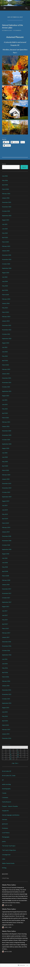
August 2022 (5, 343)
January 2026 (5, 198)
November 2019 (6, 488)
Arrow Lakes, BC (6, 771)
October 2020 (6, 439)
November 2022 (6, 329)
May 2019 (5, 514)
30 (10, 759)
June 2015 (5, 712)
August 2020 (5, 448)
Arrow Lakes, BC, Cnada (8, 775)
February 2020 (6, 474)
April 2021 (5, 413)
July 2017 (4, 611)
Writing (4, 867)
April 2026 (5, 184)
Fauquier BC (5, 810)
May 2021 (5, 409)
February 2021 (6, 422)
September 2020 (6, 444)
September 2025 (6, 215)
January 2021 (5, 426)
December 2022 (6, 325)
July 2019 (4, 505)
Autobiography (6, 788)
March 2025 (5, 242)
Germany (4, 819)
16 (10, 754)
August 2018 (5, 553)
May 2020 (5, 461)
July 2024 (4, 277)
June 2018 (5, 562)
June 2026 (5, 176)
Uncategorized (6, 854)
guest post (5, 824)
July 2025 (4, 224)
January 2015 (5, 734)
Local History (6, 832)
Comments (5, 797)
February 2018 (6, 580)
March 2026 (5, 189)
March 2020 (5, 470)
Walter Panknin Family (8, 863)
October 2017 (6, 597)
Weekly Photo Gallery (9, 885)
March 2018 (5, 575)
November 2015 (6, 694)
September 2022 (6, 338)
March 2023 (5, 312)
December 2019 (6, 483)
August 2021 (5, 395)
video (3, 859)
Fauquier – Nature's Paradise (10, 806)
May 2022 (5, 356)
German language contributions (10, 815)
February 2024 (6, 299)
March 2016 (5, 677)
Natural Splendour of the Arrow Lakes (12, 26)
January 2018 (5, 584)
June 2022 (5, 351)
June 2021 (5, 404)
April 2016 (5, 672)
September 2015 (6, 703)
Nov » (16, 763)
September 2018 (6, 549)
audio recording (6, 784)
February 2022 (6, 369)
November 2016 (6, 646)
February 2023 (6, 316)
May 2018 (5, 567)
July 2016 (4, 659)
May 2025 (5, 233)
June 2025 (5, 228)
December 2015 (6, 690)
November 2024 (6, 259)
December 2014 (6, 738)
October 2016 (6, 650)
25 (18, 756)
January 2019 (5, 532)
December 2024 (6, 255)
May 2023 (5, 307)
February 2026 (6, 193)
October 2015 (6, 698)
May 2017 (5, 619)
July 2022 (4, 347)
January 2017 (5, 637)
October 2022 (6, 334)
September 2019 (6, 496)
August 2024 (5, 272)
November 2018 (6, 540)
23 (10, 756)
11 (18, 752)
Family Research (6, 802)
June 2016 (5, 663)
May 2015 (5, 716)
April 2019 (5, 518)
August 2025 (5, 220)
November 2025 (6, 206)
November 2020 (6, 435)
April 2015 (5, 720)
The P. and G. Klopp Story (9, 850)
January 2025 (5, 250)
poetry (4, 841)
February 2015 (6, 729)
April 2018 (5, 571)
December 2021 (6, 378)
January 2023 (5, 321)
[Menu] (4, 8)
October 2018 (6, 545)
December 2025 (6, 202)
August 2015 (5, 707)
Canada (4, 793)
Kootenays (5, 828)
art (3, 780)
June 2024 (5, 281)
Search (4, 164)
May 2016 (5, 668)
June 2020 (5, 457)
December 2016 (6, 641)
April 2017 (5, 624)
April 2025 (5, 237)
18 (18, 754)
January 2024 (5, 303)
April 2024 (5, 290)
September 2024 (6, 268)
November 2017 (6, 593)
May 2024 (5, 286)
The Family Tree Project (8, 845)
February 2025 (6, 246)
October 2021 (6, 387)
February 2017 (6, 633)
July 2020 (4, 452)
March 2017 (5, 628)
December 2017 (6, 589)
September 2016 (6, 655)
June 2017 (5, 615)
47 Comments (17, 30)
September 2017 (6, 602)
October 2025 (6, 211)
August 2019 (5, 501)
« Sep (13, 763)
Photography (5, 837)
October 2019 (6, 492)
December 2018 (6, 536)
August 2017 (5, 606)
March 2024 (5, 294)
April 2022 (5, 360)
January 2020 (5, 479)
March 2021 (5, 417)
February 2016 (6, 681)
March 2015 (5, 725)
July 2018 (4, 558)
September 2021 (6, 391)
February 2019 (6, 527)
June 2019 (5, 510)
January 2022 (5, 373)
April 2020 (5, 466)
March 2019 (5, 523)
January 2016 (5, 685)
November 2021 (6, 382)
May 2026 (5, 180)
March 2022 (5, 365)
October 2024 (6, 264)
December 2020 (6, 430)
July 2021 (4, 400)
